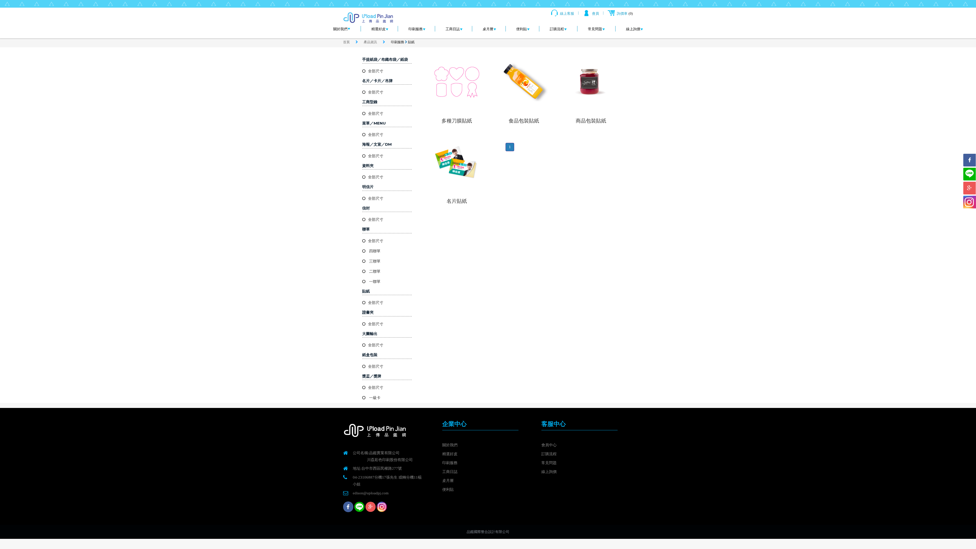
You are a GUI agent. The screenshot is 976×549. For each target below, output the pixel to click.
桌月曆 (488, 29)
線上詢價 (633, 29)
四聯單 (374, 251)
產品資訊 (371, 42)
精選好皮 (378, 29)
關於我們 (340, 29)
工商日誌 (453, 29)
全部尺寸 (375, 71)
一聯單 (374, 282)
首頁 (346, 42)
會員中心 (549, 445)
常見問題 (595, 29)
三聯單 (374, 261)
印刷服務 (415, 29)
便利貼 (521, 29)
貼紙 (411, 42)
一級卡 (374, 398)
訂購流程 (557, 29)
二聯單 (374, 271)
